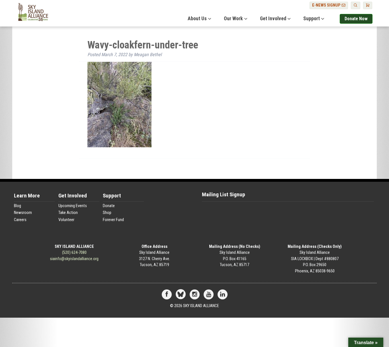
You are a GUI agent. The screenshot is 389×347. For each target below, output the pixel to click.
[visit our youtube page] (208, 294)
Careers (20, 219)
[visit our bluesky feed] (180, 294)
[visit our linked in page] (222, 294)
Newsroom (23, 212)
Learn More (27, 196)
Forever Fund (113, 219)
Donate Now (356, 18)
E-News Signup (326, 5)
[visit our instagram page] (194, 294)
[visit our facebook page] (166, 294)
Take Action (68, 212)
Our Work (233, 18)
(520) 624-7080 (74, 252)
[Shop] (367, 5)
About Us (197, 18)
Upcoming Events (72, 205)
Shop (107, 212)
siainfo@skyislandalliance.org (74, 258)
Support (311, 18)
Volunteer (66, 219)
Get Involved (273, 18)
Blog (17, 205)
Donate (109, 205)
